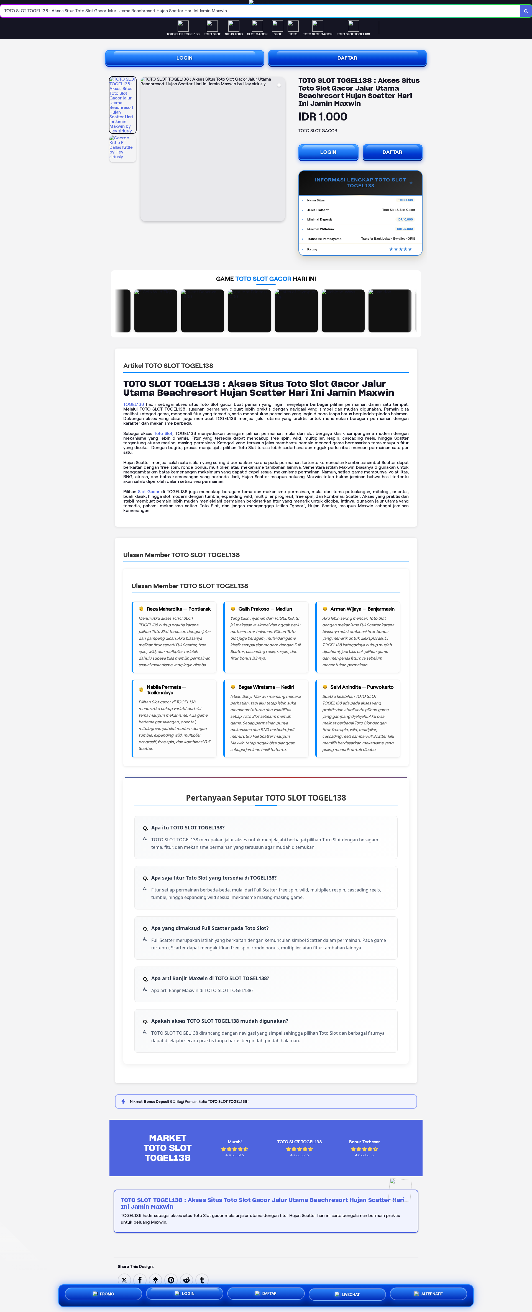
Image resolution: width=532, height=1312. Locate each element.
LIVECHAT (351, 1295)
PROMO (107, 1294)
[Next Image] (280, 150)
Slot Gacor (149, 491)
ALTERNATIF (432, 1295)
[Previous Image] (144, 150)
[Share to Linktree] (155, 1279)
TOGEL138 (133, 404)
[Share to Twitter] (124, 1279)
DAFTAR (347, 58)
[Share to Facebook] (140, 1279)
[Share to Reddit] (186, 1279)
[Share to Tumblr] (202, 1279)
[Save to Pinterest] (171, 1279)
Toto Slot (163, 433)
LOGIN (185, 58)
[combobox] (260, 11)
